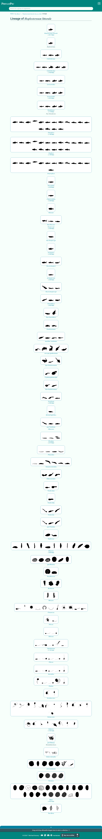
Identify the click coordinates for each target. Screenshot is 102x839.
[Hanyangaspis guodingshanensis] (54, 372)
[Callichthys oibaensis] (44, 54)
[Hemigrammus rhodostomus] (60, 127)
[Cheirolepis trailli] (57, 286)
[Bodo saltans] (28, 724)
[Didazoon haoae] (57, 473)
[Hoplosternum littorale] (51, 28)
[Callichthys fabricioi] (51, 54)
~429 (51, 279)
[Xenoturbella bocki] (60, 546)
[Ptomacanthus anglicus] (47, 324)
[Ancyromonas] (54, 693)
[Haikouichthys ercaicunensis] (57, 422)
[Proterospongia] (70, 607)
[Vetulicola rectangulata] (47, 485)
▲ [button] (51, 827)
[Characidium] (80, 120)
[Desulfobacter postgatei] (70, 794)
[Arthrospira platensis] (67, 788)
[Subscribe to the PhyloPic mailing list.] (42, 835)
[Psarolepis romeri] (44, 298)
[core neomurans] (70, 764)
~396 (51, 254)
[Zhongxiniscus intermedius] (44, 436)
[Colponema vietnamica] (67, 705)
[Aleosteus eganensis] (57, 348)
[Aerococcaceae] (21, 788)
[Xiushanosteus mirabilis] (44, 360)
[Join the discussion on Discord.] (48, 835)
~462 (51, 305)
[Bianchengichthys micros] (54, 336)
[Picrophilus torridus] (51, 764)
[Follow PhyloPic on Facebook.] (51, 835)
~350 (51, 228)
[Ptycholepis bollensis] (51, 261)
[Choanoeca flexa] (37, 607)
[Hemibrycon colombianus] (54, 127)
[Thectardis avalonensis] (44, 583)
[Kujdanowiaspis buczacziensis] (37, 348)
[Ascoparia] (21, 546)
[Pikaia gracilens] (41, 449)
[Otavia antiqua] (57, 583)
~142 (51, 134)
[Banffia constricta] (57, 510)
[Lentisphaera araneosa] (80, 788)
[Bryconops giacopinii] (54, 120)
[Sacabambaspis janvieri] (47, 384)
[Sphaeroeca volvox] (24, 607)
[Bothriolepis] (51, 360)
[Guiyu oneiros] (51, 298)
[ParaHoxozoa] (54, 571)
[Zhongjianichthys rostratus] (44, 422)
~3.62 (51, 730)
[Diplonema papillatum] (54, 724)
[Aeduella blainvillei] (44, 261)
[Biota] (28, 788)
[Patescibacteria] (24, 794)
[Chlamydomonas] (51, 712)
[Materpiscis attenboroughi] (44, 348)
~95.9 (51, 98)
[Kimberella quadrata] (47, 534)
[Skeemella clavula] (44, 510)
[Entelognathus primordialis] (41, 336)
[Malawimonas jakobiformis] (47, 693)
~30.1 (51, 35)
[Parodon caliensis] (73, 120)
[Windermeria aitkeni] (60, 559)
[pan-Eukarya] (51, 737)
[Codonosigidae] (77, 607)
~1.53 (51, 650)
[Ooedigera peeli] (54, 485)
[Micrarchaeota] (47, 776)
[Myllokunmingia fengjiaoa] (51, 422)
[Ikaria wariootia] (15, 546)
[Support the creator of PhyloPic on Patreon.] (56, 835)
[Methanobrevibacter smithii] (37, 764)
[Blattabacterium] (15, 788)
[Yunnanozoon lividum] (34, 461)
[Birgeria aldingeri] (57, 261)
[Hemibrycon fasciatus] (47, 127)
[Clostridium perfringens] (73, 788)
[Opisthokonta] (57, 643)
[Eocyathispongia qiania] (51, 583)
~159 (51, 154)
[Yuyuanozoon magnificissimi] (51, 473)
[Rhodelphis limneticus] (41, 705)
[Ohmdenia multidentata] (51, 219)
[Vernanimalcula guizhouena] (86, 546)
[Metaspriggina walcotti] (51, 410)
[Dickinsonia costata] (54, 559)
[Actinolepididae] (51, 348)
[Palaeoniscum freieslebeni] (51, 273)
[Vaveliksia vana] (54, 595)
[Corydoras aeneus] (57, 66)
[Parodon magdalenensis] (67, 120)
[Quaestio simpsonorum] (47, 571)
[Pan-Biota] (44, 808)
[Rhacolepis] (57, 219)
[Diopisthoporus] (28, 546)
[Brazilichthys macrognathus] (44, 286)
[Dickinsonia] (34, 559)
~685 (51, 552)
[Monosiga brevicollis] (18, 607)
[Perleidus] (51, 235)
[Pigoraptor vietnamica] (47, 619)
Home (12, 13)
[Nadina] (41, 546)
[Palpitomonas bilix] (21, 705)
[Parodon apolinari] (47, 120)
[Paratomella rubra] (67, 546)
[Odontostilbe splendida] (41, 120)
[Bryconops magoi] (21, 120)
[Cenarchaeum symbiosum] (64, 764)
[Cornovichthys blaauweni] (44, 396)
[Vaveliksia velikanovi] (47, 595)
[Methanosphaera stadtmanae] (31, 764)
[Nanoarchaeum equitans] (41, 776)
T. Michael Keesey (33, 835)
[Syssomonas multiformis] (47, 631)
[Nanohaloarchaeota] (54, 776)
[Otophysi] (54, 148)
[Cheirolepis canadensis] (51, 286)
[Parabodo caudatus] (73, 724)
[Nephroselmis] (80, 705)
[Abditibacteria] (47, 788)
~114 (51, 111)
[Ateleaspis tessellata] (47, 372)
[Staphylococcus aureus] (60, 788)
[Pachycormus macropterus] (44, 219)
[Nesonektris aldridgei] (51, 498)
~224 (51, 187)
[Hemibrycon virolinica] (86, 120)
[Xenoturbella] (80, 546)
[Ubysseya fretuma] (15, 705)
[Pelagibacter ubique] (86, 788)
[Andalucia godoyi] (41, 724)
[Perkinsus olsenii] (47, 705)
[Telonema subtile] (34, 705)
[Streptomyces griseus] (54, 788)
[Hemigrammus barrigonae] (60, 120)
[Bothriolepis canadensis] (57, 360)
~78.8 (51, 72)
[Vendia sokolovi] (67, 559)
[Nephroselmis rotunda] (54, 705)
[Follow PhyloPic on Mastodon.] (45, 835)
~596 (51, 403)
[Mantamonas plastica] (37, 681)
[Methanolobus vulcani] (57, 764)
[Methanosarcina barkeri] (44, 764)
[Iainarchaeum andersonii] (60, 776)
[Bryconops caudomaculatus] (34, 120)
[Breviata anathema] (37, 657)
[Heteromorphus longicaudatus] (51, 510)
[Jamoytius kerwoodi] (57, 396)
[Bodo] (47, 724)
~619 (51, 443)
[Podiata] (57, 681)
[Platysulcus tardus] (28, 705)
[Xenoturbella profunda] (54, 546)
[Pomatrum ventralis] (44, 473)
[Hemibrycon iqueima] (41, 127)
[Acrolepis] (51, 247)
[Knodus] (15, 120)
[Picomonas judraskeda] (60, 705)
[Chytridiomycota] (44, 643)
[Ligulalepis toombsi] (47, 312)
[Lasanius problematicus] (51, 396)
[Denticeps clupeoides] (51, 180)
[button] (69, 830)
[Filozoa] (54, 619)
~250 (51, 200)
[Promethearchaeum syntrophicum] (47, 751)
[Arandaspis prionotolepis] (54, 384)
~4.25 (51, 801)
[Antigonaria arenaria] (34, 546)
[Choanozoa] (64, 607)
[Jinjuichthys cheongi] (51, 207)
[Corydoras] (51, 66)
